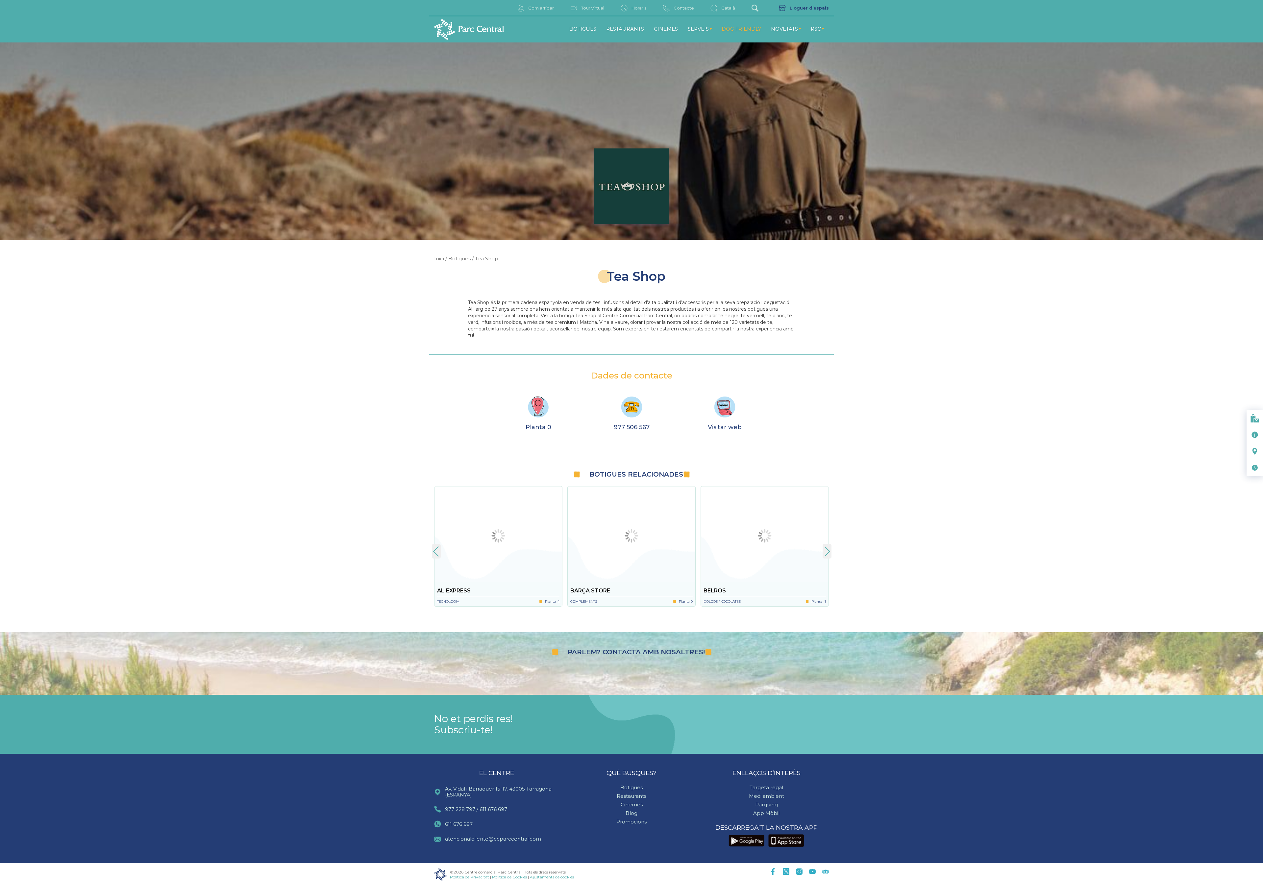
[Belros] (764, 536)
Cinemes (666, 29)
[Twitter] (786, 872)
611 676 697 (493, 809)
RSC (816, 29)
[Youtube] (812, 872)
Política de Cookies (509, 876)
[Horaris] (1255, 467)
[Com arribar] (1255, 451)
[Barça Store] (631, 536)
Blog (631, 813)
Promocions (631, 822)
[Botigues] (1255, 418)
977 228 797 (460, 809)
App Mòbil (766, 813)
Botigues (582, 29)
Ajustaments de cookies (552, 876)
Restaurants (625, 29)
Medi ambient (766, 796)
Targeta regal (766, 787)
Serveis (698, 29)
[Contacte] (1255, 435)
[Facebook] (773, 872)
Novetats (784, 29)
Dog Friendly (741, 29)
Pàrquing (766, 804)
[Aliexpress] (498, 536)
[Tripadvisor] (825, 872)
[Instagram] (799, 872)
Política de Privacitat (469, 876)
